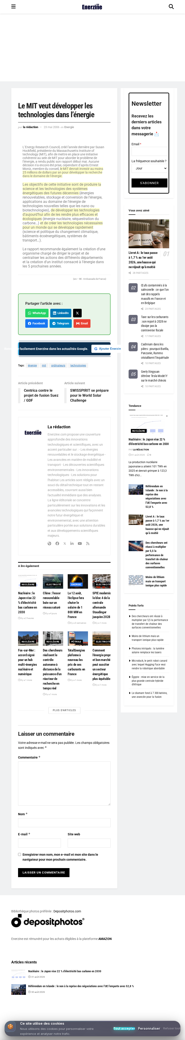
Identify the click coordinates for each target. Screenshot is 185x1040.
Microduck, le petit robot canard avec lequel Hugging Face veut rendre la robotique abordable (149, 664)
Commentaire (29, 757)
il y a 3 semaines (78, 623)
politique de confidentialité (158, 1035)
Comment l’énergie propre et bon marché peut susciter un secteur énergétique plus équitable (102, 664)
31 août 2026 (138, 455)
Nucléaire (28, 584)
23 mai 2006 (51, 127)
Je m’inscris (116, 1023)
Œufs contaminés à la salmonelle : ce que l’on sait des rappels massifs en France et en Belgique (155, 294)
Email (83, 323)
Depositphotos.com (67, 911)
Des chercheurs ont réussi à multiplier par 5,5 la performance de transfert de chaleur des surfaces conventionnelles (157, 555)
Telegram (62, 323)
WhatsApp (38, 313)
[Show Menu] (13, 7)
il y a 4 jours (51, 613)
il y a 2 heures (27, 618)
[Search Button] (171, 7)
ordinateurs (58, 365)
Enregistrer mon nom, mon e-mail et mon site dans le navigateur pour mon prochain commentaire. (60, 857)
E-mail (24, 834)
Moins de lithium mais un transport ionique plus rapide (156, 581)
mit (44, 365)
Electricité (53, 584)
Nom (23, 814)
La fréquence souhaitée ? (149, 161)
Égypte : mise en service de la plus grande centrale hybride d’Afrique (148, 680)
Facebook (38, 323)
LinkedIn (62, 313)
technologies (78, 365)
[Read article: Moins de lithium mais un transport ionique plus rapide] (136, 580)
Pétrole (76, 641)
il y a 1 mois (100, 623)
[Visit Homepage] (92, 7)
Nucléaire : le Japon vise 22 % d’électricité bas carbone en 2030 (27, 602)
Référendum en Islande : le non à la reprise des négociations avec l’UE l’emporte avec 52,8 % (81, 986)
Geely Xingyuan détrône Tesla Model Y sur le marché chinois (154, 376)
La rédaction (30, 127)
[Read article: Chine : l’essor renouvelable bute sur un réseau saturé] (53, 581)
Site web (74, 834)
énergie (32, 365)
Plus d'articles (64, 710)
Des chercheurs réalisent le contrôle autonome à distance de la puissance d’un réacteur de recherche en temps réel (52, 669)
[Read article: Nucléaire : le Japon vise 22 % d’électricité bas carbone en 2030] (28, 581)
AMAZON (105, 939)
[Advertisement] (92, 47)
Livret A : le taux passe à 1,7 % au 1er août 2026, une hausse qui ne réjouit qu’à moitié (157, 525)
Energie (69, 127)
